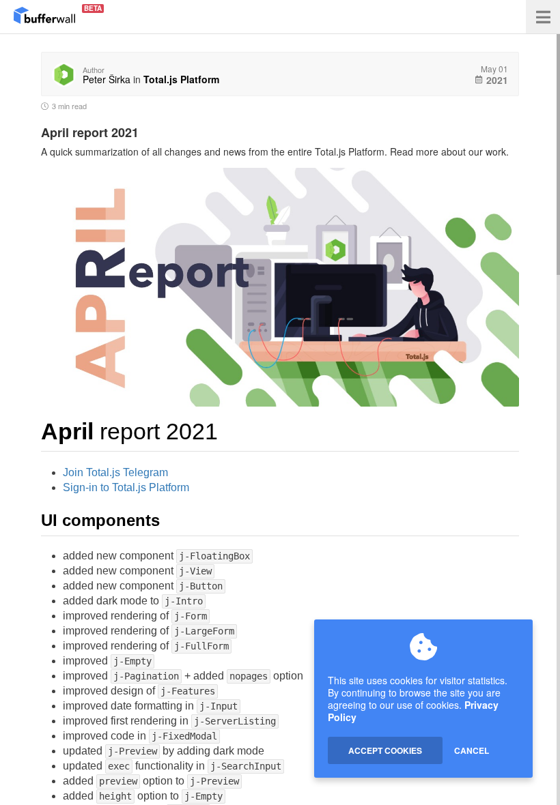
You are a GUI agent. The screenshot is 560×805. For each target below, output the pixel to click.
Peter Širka (106, 79)
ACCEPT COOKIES (385, 750)
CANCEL (471, 750)
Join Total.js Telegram (115, 472)
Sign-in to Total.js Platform (126, 487)
